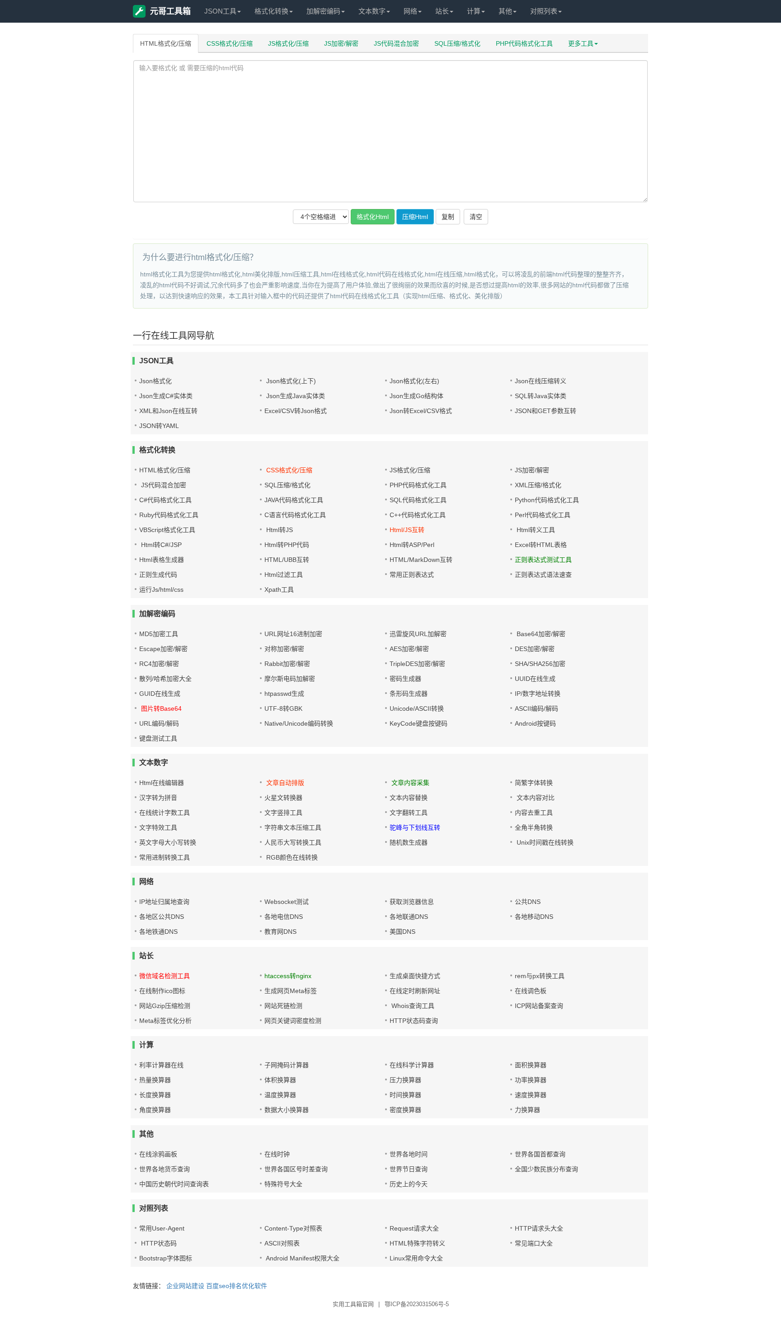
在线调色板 (530, 990)
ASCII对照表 (282, 1243)
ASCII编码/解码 (536, 708)
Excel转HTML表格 (541, 544)
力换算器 (527, 1109)
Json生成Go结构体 (416, 395)
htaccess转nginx (287, 975)
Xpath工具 (279, 589)
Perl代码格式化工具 (542, 514)
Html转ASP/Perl (412, 544)
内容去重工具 (534, 812)
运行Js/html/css (161, 589)
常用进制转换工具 (164, 857)
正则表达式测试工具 (543, 559)
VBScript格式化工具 (167, 529)
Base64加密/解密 (540, 633)
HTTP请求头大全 (539, 1228)
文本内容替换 (409, 797)
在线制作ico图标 (162, 990)
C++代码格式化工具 (418, 514)
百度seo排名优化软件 (236, 1285)
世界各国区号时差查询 (296, 1169)
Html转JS (278, 529)
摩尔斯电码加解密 (289, 678)
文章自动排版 (284, 782)
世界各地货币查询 (164, 1169)
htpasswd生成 (284, 693)
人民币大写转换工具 (292, 842)
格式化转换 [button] (271, 11)
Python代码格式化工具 (547, 500)
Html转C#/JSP (160, 544)
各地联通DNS (409, 916)
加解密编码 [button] (323, 11)
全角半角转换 (534, 827)
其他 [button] (505, 11)
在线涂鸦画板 (158, 1154)
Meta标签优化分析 (165, 1020)
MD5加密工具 (158, 633)
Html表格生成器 (161, 559)
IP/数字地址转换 (537, 693)
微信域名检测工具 (164, 975)
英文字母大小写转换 (167, 842)
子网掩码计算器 (286, 1065)
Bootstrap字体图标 (165, 1258)
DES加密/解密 (535, 648)
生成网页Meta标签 (290, 990)
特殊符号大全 (283, 1184)
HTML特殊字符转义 (417, 1243)
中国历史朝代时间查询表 (174, 1184)
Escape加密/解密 (163, 648)
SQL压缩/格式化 (457, 43)
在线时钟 (277, 1154)
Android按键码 (535, 723)
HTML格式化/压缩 (165, 43)
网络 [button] (410, 11)
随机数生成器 (409, 842)
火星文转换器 (283, 797)
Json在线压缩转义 (540, 381)
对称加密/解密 (284, 648)
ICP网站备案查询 (539, 1005)
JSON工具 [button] (220, 11)
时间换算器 (405, 1094)
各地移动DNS (534, 916)
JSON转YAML (159, 425)
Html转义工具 (535, 529)
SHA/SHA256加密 (540, 663)
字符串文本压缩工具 (292, 827)
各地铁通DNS (158, 931)
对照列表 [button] (543, 11)
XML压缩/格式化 (538, 485)
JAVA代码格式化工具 (293, 500)
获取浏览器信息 (412, 901)
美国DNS (402, 931)
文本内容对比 (535, 797)
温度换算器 (280, 1094)
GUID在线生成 (159, 693)
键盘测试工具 (158, 738)
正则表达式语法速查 (543, 574)
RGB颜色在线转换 (291, 857)
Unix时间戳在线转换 (544, 842)
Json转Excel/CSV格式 (421, 410)
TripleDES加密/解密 (417, 663)
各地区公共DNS (161, 916)
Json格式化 (155, 381)
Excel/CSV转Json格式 (295, 410)
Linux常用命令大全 (416, 1258)
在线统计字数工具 (164, 812)
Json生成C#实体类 (166, 395)
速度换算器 (530, 1094)
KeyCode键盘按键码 (418, 723)
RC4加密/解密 (159, 663)
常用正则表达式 (412, 574)
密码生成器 (405, 678)
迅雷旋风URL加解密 (418, 633)
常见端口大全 (534, 1243)
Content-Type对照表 (293, 1228)
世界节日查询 (409, 1169)
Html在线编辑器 (161, 782)
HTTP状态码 (158, 1243)
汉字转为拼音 (158, 797)
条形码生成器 (409, 693)
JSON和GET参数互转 (545, 410)
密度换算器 (405, 1109)
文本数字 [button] (372, 11)
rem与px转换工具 (540, 975)
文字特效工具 (158, 827)
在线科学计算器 (412, 1065)
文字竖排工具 (283, 812)
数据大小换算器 (286, 1109)
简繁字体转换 (534, 782)
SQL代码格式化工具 (418, 500)
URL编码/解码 (159, 723)
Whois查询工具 (412, 1005)
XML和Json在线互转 (168, 410)
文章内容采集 (409, 782)
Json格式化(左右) (414, 381)
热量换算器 (155, 1080)
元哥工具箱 (170, 11)
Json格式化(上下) (290, 381)
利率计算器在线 (161, 1065)
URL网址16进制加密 (293, 633)
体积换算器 (280, 1080)
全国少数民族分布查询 (546, 1169)
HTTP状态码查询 (414, 1020)
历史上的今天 (409, 1184)
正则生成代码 (158, 574)
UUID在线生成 (535, 678)
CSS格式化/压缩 (230, 43)
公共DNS (528, 901)
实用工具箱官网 (353, 1304)
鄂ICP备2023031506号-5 (417, 1304)
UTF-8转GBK (283, 708)
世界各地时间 (409, 1154)
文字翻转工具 (409, 812)
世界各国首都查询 (540, 1154)
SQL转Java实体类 (540, 395)
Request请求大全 (414, 1228)
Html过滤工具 (283, 574)
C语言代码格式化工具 (295, 514)
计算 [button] (473, 11)
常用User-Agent (161, 1228)
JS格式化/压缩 (288, 43)
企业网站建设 (185, 1285)
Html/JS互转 (407, 529)
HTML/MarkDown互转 (421, 559)
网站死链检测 (283, 1005)
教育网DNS (280, 931)
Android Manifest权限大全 (301, 1258)
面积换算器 (530, 1065)
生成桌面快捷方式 (415, 975)
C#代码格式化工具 (165, 500)
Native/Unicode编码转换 (298, 723)
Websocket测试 (286, 901)
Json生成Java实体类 (294, 395)
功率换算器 (530, 1080)
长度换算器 (155, 1094)
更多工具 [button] (580, 43)
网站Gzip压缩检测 (164, 1005)
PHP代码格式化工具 (524, 43)
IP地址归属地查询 (164, 901)
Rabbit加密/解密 (287, 663)
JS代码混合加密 (396, 43)
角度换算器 (155, 1109)
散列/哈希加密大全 (165, 678)
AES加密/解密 (409, 648)
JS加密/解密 (341, 43)
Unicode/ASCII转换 (417, 708)
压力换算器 (405, 1080)
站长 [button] (442, 11)
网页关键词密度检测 (292, 1020)
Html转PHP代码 (286, 544)
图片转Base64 (160, 708)
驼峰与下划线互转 (415, 827)
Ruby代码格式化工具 (168, 514)
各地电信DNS (283, 916)
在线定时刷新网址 (415, 990)
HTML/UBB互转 (286, 559)
